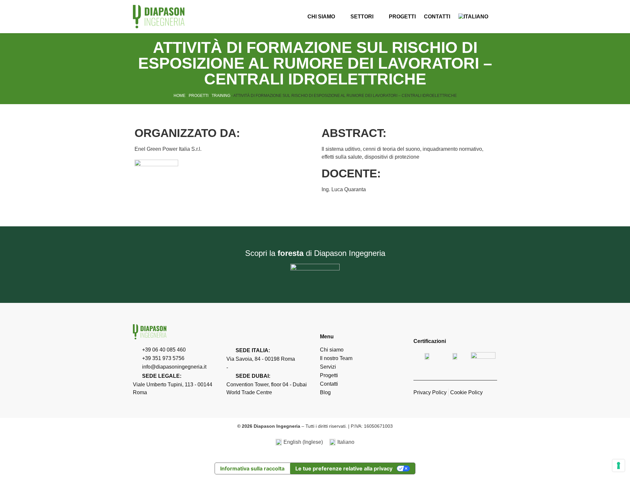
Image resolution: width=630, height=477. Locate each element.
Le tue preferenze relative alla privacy (343, 468)
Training (221, 95)
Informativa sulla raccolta (252, 468)
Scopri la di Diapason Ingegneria (315, 253)
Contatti (437, 16)
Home (179, 95)
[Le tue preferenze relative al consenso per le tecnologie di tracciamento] (618, 465)
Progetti (402, 16)
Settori (361, 16)
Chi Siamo (321, 16)
